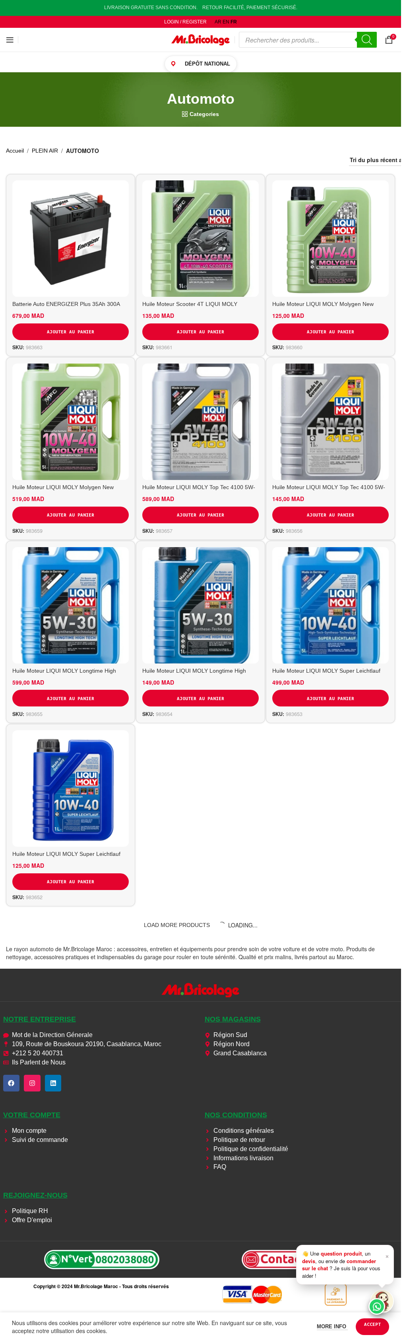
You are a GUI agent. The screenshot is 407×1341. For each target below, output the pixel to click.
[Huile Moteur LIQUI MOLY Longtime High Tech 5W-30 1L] (200, 605)
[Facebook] (11, 1083)
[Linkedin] (53, 1083)
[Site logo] (201, 39)
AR (218, 22)
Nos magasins (233, 1019)
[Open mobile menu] (10, 40)
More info (332, 1326)
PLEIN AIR (45, 150)
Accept (372, 1324)
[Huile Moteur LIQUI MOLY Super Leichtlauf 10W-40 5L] (330, 605)
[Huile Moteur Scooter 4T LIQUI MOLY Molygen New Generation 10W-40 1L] (200, 238)
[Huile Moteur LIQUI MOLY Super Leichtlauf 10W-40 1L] (70, 788)
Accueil (15, 150)
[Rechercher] (367, 40)
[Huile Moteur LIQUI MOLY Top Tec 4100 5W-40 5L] (200, 422)
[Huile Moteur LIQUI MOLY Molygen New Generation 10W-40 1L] (330, 238)
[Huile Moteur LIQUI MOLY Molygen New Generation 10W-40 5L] (70, 422)
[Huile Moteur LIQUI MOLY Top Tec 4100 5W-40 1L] (330, 422)
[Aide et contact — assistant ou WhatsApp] (382, 1301)
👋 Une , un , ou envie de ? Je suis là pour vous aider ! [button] (345, 1264)
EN (226, 22)
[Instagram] (32, 1083)
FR (234, 22)
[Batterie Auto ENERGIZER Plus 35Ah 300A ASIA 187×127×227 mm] (70, 238)
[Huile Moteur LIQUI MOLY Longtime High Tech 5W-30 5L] (70, 605)
